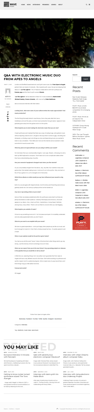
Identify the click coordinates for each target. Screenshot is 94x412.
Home (23, 4)
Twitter (40, 319)
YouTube (35, 319)
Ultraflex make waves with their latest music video (82, 182)
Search (75, 75)
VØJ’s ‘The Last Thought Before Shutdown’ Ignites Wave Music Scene (81, 136)
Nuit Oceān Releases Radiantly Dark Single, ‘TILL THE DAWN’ (80, 99)
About (60, 4)
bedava (77, 170)
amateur (78, 202)
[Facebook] (8, 112)
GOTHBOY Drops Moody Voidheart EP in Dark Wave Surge (81, 128)
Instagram (51, 319)
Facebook (29, 319)
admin (8, 96)
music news (27, 330)
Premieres (45, 4)
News (29, 4)
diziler (77, 190)
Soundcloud (58, 319)
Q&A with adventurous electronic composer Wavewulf (47, 356)
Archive (11, 409)
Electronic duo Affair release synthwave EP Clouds (82, 173)
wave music (35, 330)
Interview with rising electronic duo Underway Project (76, 375)
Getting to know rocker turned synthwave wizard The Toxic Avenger (17, 376)
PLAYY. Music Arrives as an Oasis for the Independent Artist (80, 119)
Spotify (45, 319)
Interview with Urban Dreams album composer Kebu (75, 356)
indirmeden (78, 155)
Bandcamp (22, 319)
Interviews (36, 4)
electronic (21, 330)
